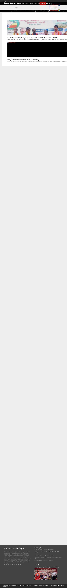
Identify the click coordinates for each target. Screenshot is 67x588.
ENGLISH (43, 3)
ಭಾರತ (30, 11)
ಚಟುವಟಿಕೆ (27, 3)
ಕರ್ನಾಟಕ (27, 11)
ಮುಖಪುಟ (10, 11)
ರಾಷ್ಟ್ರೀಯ (16, 7)
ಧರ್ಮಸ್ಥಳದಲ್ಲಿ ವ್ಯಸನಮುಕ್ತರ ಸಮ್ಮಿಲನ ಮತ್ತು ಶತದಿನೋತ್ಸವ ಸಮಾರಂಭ (46, 567)
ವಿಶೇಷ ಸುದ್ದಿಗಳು (42, 11)
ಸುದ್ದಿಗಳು (48, 11)
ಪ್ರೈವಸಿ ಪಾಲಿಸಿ (5, 586)
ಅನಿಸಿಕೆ (35, 3)
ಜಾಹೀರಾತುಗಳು (16, 11)
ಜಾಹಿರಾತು (31, 3)
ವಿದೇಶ (17, 5)
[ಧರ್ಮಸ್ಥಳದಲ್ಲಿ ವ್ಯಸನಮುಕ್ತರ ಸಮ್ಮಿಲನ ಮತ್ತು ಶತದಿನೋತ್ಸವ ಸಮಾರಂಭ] (45, 574)
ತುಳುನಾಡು (22, 11)
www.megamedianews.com (46, 585)
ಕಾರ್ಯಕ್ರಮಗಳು (35, 11)
